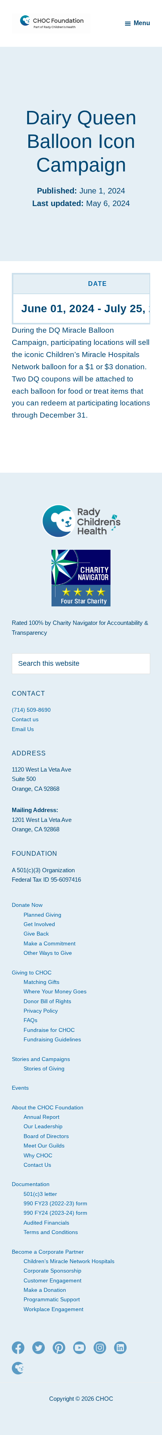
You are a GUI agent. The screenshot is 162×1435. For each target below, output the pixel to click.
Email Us (23, 729)
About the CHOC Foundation (47, 1107)
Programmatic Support (52, 1299)
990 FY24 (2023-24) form (55, 1213)
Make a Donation (45, 1290)
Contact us (25, 719)
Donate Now (27, 905)
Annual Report (41, 1117)
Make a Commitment (49, 943)
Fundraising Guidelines (52, 1039)
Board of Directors (46, 1136)
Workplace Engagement (53, 1309)
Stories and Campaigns (41, 1059)
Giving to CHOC (32, 972)
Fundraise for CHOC (49, 1030)
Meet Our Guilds (44, 1145)
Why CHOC (38, 1155)
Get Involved (39, 924)
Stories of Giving (44, 1068)
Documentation (31, 1184)
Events (20, 1088)
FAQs (30, 1020)
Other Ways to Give (48, 953)
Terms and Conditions (51, 1232)
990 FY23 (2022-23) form (55, 1203)
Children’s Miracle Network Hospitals (69, 1261)
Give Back (36, 933)
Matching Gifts (41, 982)
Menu (142, 23)
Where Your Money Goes (55, 991)
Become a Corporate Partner (48, 1252)
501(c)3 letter (40, 1194)
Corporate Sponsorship (52, 1270)
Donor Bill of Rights (47, 1001)
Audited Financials (46, 1222)
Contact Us (37, 1165)
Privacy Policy (41, 1011)
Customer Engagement (52, 1280)
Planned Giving (42, 915)
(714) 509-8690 (31, 710)
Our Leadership (43, 1126)
